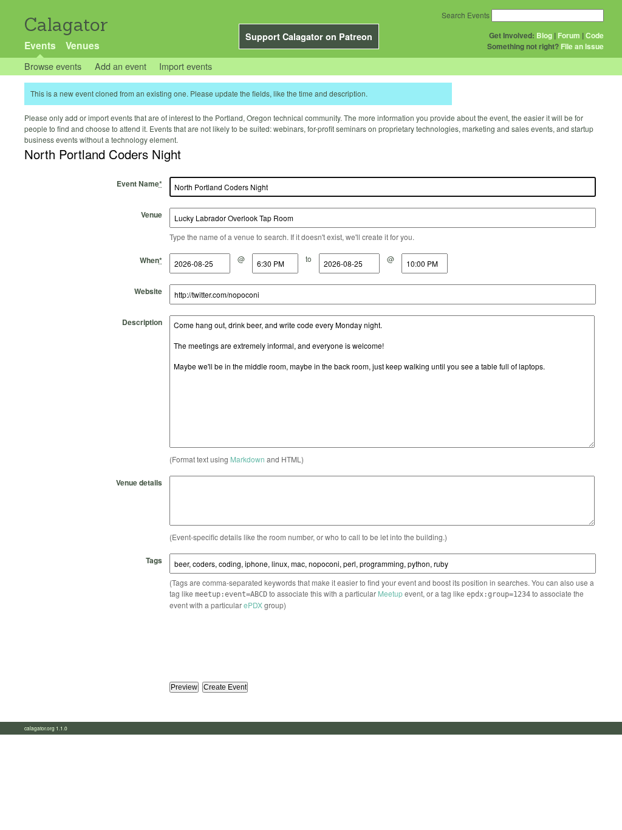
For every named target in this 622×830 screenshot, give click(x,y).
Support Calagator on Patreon (308, 36)
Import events (185, 66)
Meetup (390, 593)
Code (595, 35)
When (151, 260)
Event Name (139, 183)
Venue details (139, 482)
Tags (154, 560)
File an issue (582, 46)
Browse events (52, 66)
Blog (544, 35)
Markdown (247, 459)
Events (40, 45)
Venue (151, 214)
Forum (569, 35)
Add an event (120, 66)
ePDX (253, 605)
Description (142, 322)
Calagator (65, 24)
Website (148, 291)
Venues (83, 45)
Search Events (466, 15)
